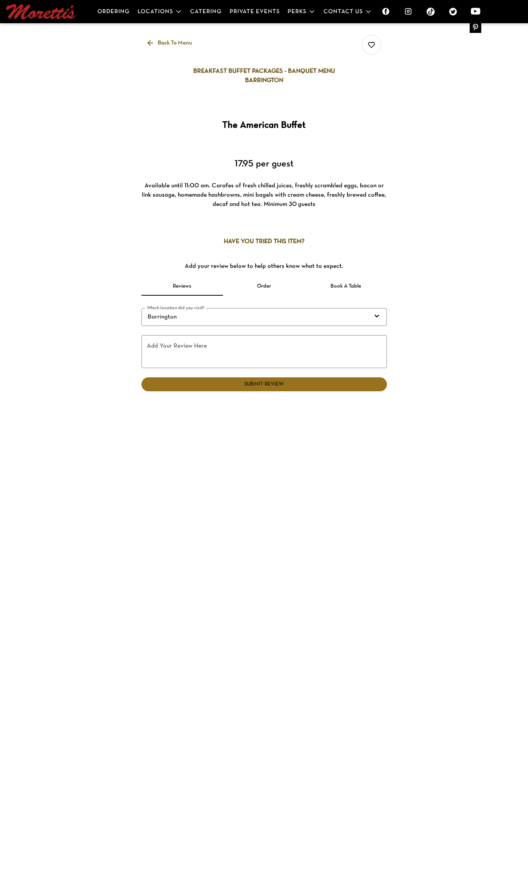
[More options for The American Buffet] (371, 45)
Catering (206, 11)
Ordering (113, 11)
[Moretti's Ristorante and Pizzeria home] (41, 11)
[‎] (387, 11)
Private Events (255, 11)
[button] (160, 11)
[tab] (182, 286)
